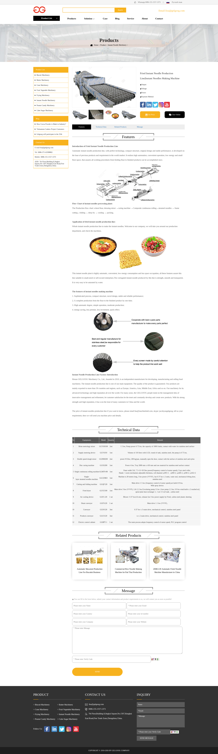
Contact (159, 18)
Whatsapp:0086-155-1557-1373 (149, 2)
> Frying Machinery (41, 714)
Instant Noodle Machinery (117, 45)
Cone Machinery (42, 85)
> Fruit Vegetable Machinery (68, 709)
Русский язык (176, 2)
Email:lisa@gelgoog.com (172, 10)
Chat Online (175, 115)
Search (120, 10)
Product (103, 45)
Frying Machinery (43, 95)
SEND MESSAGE (146, 738)
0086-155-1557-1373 (48, 157)
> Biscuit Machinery (41, 705)
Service (130, 18)
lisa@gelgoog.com (46, 148)
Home (96, 45)
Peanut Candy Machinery (45, 105)
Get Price (151, 115)
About (145, 18)
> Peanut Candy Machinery (44, 719)
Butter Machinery (43, 80)
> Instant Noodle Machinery (68, 714)
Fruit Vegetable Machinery (46, 90)
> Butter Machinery (65, 705)
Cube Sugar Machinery (45, 110)
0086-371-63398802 (45, 152)
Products (71, 18)
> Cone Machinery (40, 709)
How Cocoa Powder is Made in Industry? (51, 124)
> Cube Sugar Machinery (67, 719)
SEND (97, 672)
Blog (117, 18)
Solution (88, 18)
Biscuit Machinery (43, 75)
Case (105, 18)
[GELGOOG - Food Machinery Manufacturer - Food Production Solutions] (39, 9)
